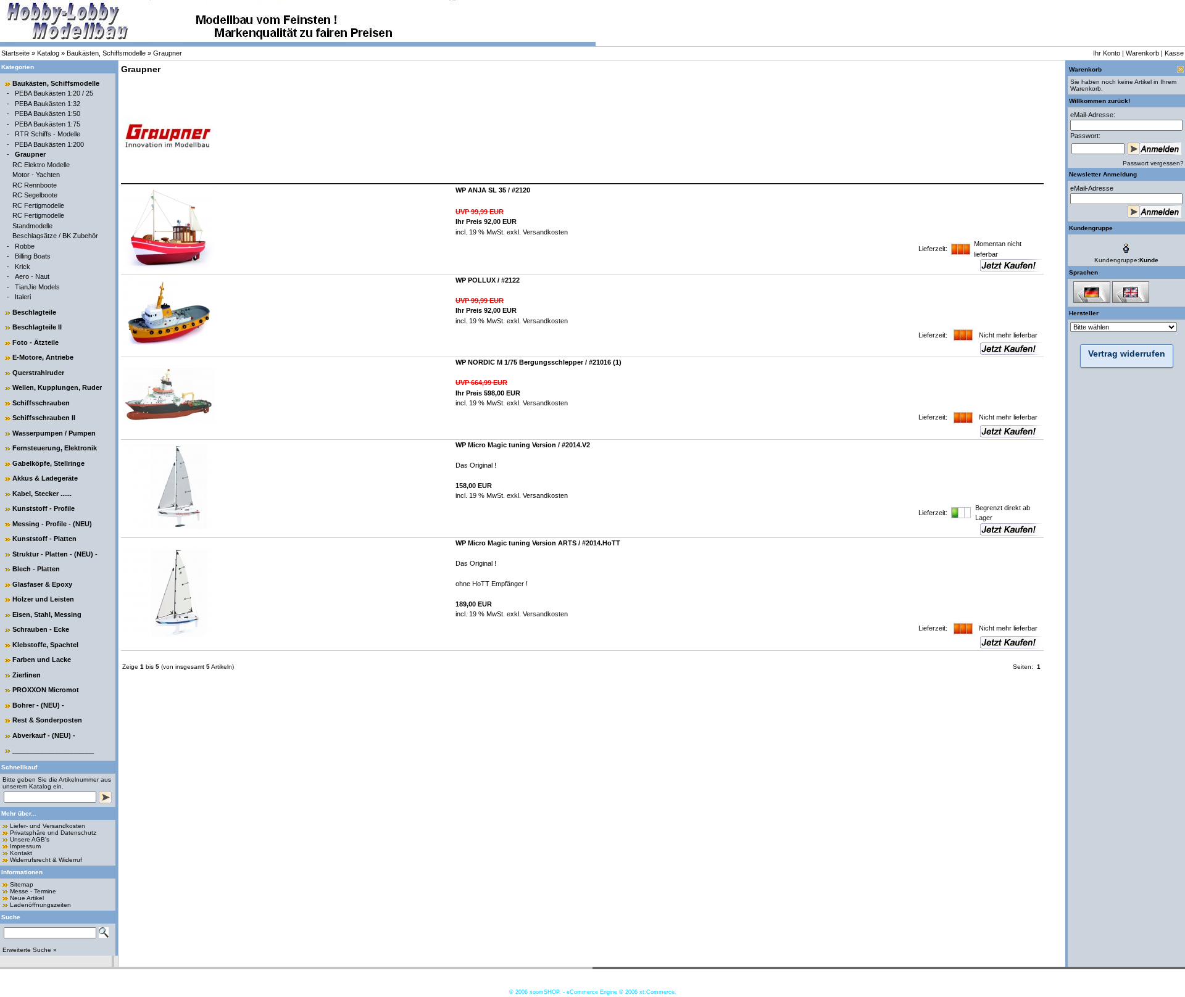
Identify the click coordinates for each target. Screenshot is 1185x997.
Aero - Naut (32, 276)
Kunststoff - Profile (43, 508)
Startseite (15, 53)
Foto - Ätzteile (35, 342)
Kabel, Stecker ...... (42, 493)
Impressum (25, 846)
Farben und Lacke (41, 659)
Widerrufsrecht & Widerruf (46, 859)
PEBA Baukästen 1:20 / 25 (54, 93)
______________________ (53, 750)
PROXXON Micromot (45, 689)
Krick (22, 266)
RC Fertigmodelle (38, 205)
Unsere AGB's (29, 839)
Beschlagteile (34, 312)
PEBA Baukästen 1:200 (49, 144)
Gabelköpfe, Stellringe (48, 463)
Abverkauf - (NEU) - (43, 735)
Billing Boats (33, 256)
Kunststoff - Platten (44, 538)
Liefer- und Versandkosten (47, 825)
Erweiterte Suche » (29, 949)
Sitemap (21, 884)
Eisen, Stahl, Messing (46, 614)
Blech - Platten (36, 569)
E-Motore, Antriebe (42, 357)
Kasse (1174, 53)
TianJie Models (37, 287)
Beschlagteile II (37, 327)
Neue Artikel (27, 898)
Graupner (167, 53)
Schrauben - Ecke (40, 629)
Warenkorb (1142, 53)
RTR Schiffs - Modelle (47, 134)
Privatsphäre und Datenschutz (53, 832)
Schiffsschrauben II (43, 417)
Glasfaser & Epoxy (42, 584)
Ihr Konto (1106, 53)
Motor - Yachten (36, 174)
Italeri (23, 296)
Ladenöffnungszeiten (40, 904)
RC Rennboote (34, 185)
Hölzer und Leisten (43, 599)
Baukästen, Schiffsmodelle (106, 53)
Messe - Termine (33, 891)
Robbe (25, 246)
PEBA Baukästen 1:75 (47, 124)
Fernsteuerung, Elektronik (54, 448)
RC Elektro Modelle (41, 164)
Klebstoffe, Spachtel (45, 644)
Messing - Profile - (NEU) (52, 523)
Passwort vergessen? (1153, 163)
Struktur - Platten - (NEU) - (55, 554)
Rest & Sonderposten (47, 720)
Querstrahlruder (38, 372)
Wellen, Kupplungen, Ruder (57, 387)
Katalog (48, 53)
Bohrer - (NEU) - (38, 705)
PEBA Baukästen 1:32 (47, 103)
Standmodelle (32, 226)
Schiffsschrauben (41, 403)
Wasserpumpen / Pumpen (54, 433)
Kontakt (21, 853)
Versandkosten (544, 232)
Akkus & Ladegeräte (45, 478)
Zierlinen (26, 675)
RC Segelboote (34, 195)
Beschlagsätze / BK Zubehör (55, 235)
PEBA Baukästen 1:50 (47, 113)
